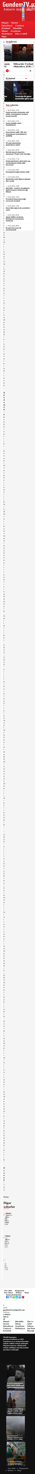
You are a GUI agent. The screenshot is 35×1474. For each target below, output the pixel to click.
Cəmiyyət (19, 25)
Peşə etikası (8, 1293)
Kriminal (6, 28)
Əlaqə (29, 10)
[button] (19, 78)
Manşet (5, 22)
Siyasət (14, 22)
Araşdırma (15, 31)
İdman (5, 31)
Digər (4, 36)
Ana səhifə (8, 1291)
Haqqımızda (19, 1291)
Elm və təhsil (21, 33)
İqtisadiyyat (7, 25)
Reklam (19, 1293)
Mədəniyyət (7, 33)
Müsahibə (17, 28)
